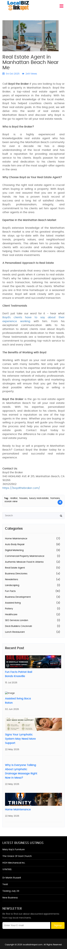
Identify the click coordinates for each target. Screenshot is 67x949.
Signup (58, 925)
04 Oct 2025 (12, 74)
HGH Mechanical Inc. (13, 863)
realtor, (14, 498)
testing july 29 (10, 891)
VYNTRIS (7, 869)
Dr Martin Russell (11, 878)
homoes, (55, 498)
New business (10, 898)
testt (5, 884)
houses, (24, 498)
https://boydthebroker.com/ (21, 488)
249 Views (31, 74)
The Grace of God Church (17, 856)
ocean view (11, 501)
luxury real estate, (39, 498)
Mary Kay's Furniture (13, 849)
